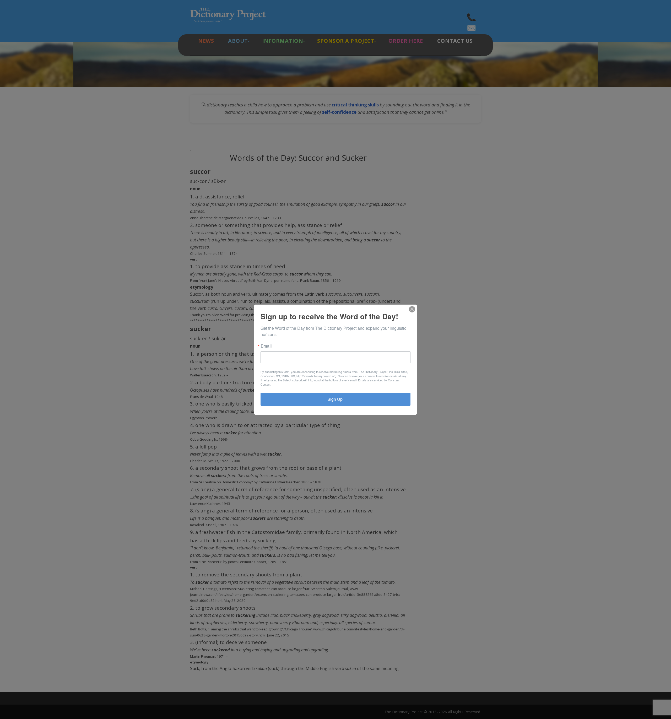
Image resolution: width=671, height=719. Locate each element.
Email (266, 346)
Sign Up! (335, 399)
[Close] (412, 309)
